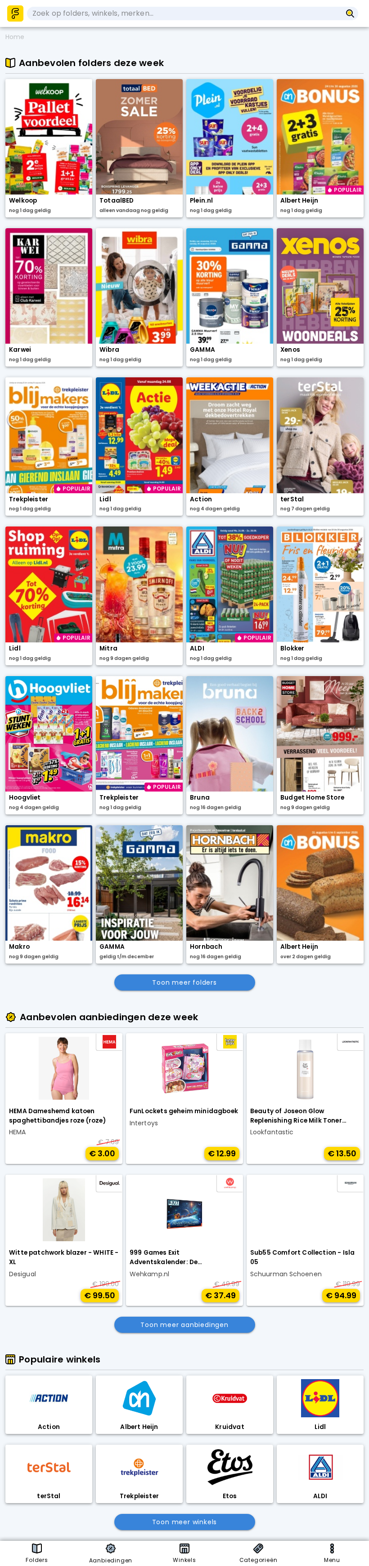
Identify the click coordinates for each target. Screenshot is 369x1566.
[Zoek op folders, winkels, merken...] (350, 13)
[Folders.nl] (15, 13)
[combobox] (184, 13)
